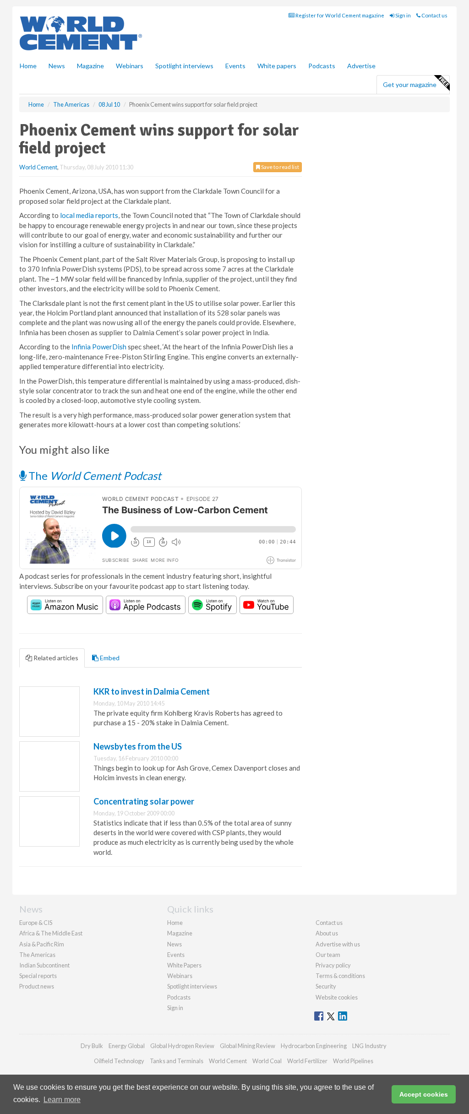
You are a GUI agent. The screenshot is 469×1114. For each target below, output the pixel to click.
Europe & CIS (35, 922)
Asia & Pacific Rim (41, 944)
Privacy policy (333, 965)
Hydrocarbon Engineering (314, 1045)
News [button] (57, 66)
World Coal (267, 1061)
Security (326, 986)
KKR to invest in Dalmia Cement (151, 691)
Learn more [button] (62, 1099)
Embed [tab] (109, 658)
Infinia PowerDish (98, 346)
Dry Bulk (92, 1045)
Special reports (38, 975)
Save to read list (279, 166)
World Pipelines (353, 1061)
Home (28, 66)
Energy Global (127, 1045)
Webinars (129, 66)
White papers (276, 66)
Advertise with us (338, 944)
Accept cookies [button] (423, 1094)
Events (235, 66)
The (93, 475)
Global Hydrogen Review (182, 1045)
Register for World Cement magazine (339, 15)
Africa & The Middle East (50, 933)
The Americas (37, 954)
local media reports (89, 215)
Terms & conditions (340, 975)
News (174, 944)
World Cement (38, 167)
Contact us (433, 15)
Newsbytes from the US (137, 746)
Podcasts (321, 66)
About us (327, 933)
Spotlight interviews (184, 66)
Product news (36, 986)
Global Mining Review (247, 1045)
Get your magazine (409, 84)
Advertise (361, 66)
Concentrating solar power (143, 801)
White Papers (184, 965)
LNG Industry (369, 1045)
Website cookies (337, 997)
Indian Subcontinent (44, 965)
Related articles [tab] (55, 658)
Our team (328, 954)
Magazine (90, 66)
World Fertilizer (307, 1061)
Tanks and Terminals (176, 1061)
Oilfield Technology (119, 1061)
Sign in (402, 15)
